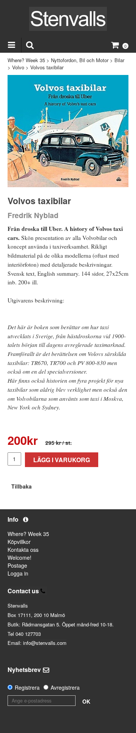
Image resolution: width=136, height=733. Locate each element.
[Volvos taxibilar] (68, 131)
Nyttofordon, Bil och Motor (79, 60)
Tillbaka (21, 486)
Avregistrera (65, 687)
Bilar (119, 60)
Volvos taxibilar (46, 67)
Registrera (27, 687)
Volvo (18, 67)
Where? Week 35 (26, 60)
